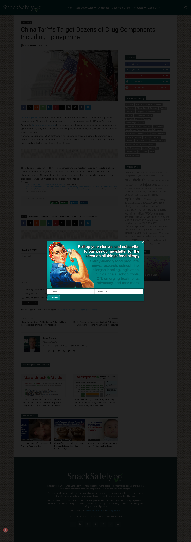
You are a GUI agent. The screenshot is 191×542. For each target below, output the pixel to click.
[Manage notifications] (5, 530)
